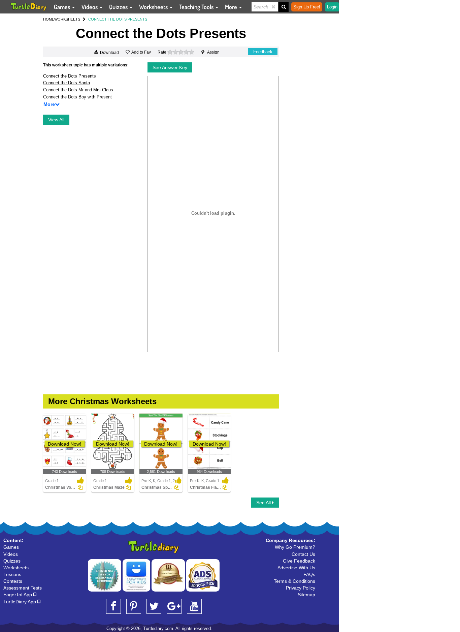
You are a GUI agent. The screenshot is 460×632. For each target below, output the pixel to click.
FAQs (309, 574)
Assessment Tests (22, 588)
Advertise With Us (296, 567)
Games (62, 6)
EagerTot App (18, 594)
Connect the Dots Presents (69, 76)
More (231, 6)
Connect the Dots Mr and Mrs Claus (78, 89)
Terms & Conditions (294, 581)
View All (56, 119)
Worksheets (154, 6)
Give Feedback (299, 561)
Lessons (12, 574)
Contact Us (303, 554)
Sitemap (306, 594)
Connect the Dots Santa (66, 82)
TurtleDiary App (20, 601)
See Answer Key (170, 67)
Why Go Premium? (295, 547)
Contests (12, 581)
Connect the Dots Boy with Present (77, 96)
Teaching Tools (197, 6)
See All (264, 502)
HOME (48, 19)
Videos (90, 6)
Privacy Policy (300, 588)
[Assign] (80, 487)
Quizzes (119, 6)
